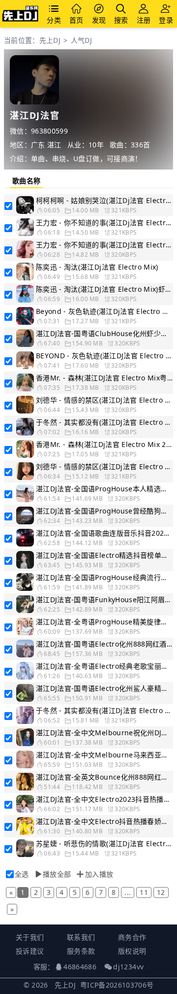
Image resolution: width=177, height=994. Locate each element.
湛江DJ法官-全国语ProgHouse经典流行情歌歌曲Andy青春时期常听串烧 (104, 577)
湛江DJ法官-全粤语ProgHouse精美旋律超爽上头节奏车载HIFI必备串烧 (104, 621)
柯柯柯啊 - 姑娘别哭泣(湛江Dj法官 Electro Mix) (104, 200)
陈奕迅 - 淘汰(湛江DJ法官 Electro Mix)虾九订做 (104, 289)
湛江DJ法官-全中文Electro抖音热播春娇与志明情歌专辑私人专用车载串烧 (104, 821)
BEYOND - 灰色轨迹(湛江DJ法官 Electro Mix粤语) (104, 355)
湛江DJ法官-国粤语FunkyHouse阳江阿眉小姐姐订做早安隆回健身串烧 (104, 599)
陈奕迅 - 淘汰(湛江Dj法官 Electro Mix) (97, 267)
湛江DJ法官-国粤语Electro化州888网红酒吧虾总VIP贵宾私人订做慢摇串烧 (104, 644)
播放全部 (57, 874)
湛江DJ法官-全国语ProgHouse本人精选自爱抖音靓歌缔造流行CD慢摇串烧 (104, 488)
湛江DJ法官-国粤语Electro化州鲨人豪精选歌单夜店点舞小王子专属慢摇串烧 (104, 688)
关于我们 (30, 937)
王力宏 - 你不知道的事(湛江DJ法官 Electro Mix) (104, 244)
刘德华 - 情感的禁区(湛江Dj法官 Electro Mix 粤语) (104, 466)
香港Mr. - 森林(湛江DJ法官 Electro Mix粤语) (104, 377)
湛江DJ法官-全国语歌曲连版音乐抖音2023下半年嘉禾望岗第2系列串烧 (104, 533)
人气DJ (81, 40)
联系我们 (81, 937)
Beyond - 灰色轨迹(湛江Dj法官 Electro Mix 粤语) (104, 311)
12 (161, 892)
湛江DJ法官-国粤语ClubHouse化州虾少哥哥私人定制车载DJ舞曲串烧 (104, 333)
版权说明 (132, 951)
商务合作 (132, 937)
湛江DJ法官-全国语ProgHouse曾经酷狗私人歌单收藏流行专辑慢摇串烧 (104, 510)
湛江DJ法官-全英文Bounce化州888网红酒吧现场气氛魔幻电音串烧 (104, 777)
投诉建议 (30, 951)
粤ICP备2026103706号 (117, 985)
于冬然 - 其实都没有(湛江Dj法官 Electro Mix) (104, 710)
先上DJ (49, 40)
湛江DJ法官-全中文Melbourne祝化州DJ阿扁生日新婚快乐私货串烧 (104, 732)
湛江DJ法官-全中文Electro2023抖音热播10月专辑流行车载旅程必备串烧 (104, 799)
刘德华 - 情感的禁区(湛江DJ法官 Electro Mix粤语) (104, 400)
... (127, 892)
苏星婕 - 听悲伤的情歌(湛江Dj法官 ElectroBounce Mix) (104, 843)
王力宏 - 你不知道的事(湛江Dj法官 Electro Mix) (104, 222)
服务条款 (81, 951)
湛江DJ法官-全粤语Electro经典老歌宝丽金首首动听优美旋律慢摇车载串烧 (104, 666)
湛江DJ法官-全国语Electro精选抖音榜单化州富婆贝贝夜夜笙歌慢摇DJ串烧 (104, 555)
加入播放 (99, 874)
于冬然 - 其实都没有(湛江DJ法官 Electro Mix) (104, 422)
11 (144, 892)
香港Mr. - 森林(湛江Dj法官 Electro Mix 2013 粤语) (104, 444)
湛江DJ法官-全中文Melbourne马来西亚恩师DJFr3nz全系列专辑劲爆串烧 (104, 754)
